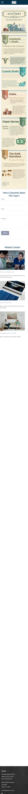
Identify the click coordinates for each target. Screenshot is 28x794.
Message (3, 218)
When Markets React (6, 302)
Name (2, 199)
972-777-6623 (9, 776)
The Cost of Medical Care (7, 272)
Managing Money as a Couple (8, 333)
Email (2, 208)
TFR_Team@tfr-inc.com (8, 790)
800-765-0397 (11, 774)
